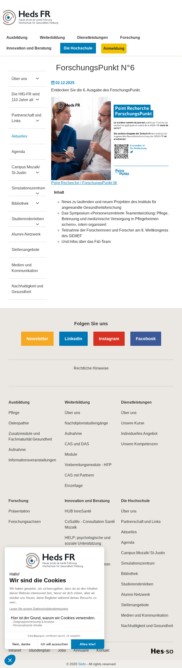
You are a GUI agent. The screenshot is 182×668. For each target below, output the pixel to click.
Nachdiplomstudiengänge (86, 423)
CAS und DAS (77, 444)
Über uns (19, 79)
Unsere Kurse (132, 423)
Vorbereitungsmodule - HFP (88, 465)
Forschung (130, 38)
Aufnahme (17, 450)
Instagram (109, 338)
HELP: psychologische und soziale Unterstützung (87, 540)
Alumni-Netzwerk (26, 234)
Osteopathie (19, 423)
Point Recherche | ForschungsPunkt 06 (84, 183)
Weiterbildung (52, 38)
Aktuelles (19, 136)
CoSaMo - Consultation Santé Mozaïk (90, 524)
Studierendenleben (28, 219)
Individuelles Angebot (139, 434)
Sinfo (82, 664)
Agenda (18, 152)
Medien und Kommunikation (25, 268)
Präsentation (19, 511)
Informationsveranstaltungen (32, 460)
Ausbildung (16, 38)
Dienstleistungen (92, 38)
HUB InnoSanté (78, 511)
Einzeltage (74, 486)
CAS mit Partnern (79, 475)
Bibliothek (20, 203)
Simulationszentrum (28, 188)
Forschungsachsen (25, 522)
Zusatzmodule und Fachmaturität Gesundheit (30, 436)
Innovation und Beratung (28, 48)
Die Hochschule (78, 48)
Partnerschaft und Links (26, 118)
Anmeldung (113, 48)
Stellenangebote (25, 250)
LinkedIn (73, 338)
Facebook (146, 338)
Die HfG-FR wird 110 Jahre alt (26, 97)
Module (71, 454)
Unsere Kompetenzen (139, 444)
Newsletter (37, 338)
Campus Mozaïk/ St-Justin (26, 170)
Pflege (14, 413)
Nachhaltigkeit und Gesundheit (27, 289)
